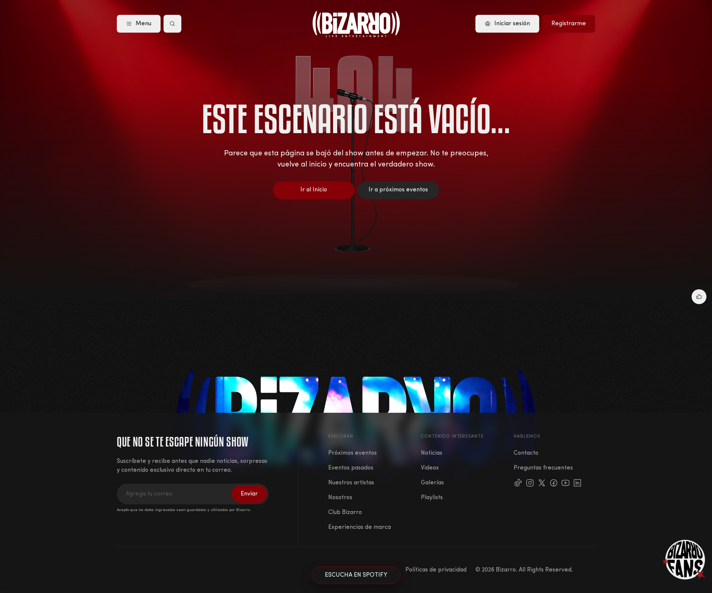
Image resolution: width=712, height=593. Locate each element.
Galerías (432, 483)
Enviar (249, 494)
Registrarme (568, 24)
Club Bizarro (345, 512)
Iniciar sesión (512, 24)
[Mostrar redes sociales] (699, 296)
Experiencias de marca (359, 527)
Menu (143, 24)
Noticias (431, 453)
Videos (430, 468)
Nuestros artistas (351, 483)
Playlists (432, 498)
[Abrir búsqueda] (172, 24)
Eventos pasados (350, 468)
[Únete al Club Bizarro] (684, 559)
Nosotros (340, 498)
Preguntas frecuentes (543, 468)
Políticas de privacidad (436, 570)
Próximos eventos (352, 453)
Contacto (526, 453)
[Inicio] (356, 24)
